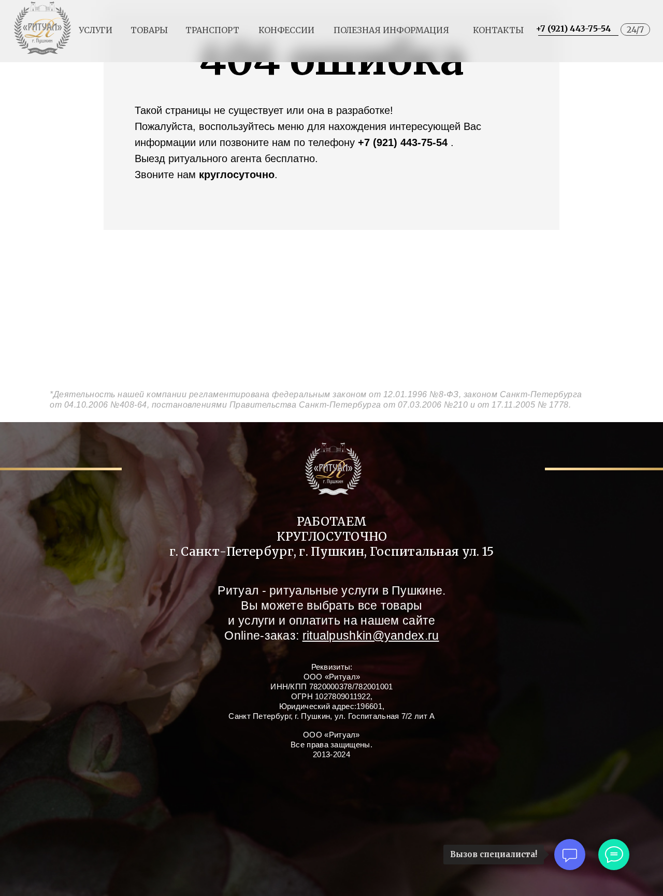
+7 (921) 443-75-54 (573, 28)
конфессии (286, 30)
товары (149, 30)
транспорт (212, 30)
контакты (498, 30)
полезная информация (391, 30)
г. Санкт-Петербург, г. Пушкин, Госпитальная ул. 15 (331, 551)
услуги (95, 30)
